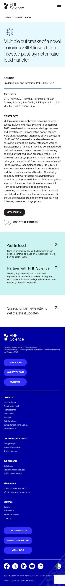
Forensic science (10, 410)
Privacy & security (28, 580)
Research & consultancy (12, 447)
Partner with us (9, 511)
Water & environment (11, 406)
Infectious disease (10, 402)
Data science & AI (10, 429)
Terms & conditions (11, 580)
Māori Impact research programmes (16, 492)
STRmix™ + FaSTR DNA (18, 540)
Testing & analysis (10, 444)
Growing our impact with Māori (15, 488)
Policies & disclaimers (11, 515)
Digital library (8, 466)
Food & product (9, 414)
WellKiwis (18, 550)
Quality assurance (10, 451)
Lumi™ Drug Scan (18, 530)
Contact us (7, 518)
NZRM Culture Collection (13, 473)
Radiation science (10, 421)
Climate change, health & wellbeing (16, 425)
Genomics (7, 417)
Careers (7, 507)
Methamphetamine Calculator (14, 470)
